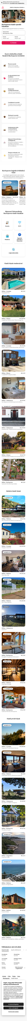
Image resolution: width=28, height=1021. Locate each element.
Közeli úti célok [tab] (5, 950)
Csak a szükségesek (13, 1008)
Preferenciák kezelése (13, 1011)
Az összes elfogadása (13, 1004)
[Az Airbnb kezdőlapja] (3, 7)
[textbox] (7, 38)
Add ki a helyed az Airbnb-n (17, 7)
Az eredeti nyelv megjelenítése (17, 3)
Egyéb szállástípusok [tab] (16, 950)
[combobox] (13, 33)
